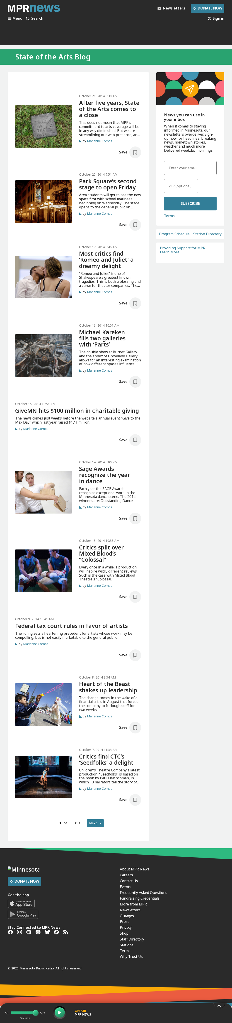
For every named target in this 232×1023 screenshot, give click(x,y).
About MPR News (134, 869)
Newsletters (130, 910)
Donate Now (207, 8)
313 (77, 822)
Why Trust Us (131, 956)
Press (124, 921)
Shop (124, 933)
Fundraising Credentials (140, 898)
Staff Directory (132, 939)
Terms (169, 215)
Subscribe (190, 203)
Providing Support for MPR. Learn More (183, 250)
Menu (17, 18)
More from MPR (133, 904)
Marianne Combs (99, 141)
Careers (126, 874)
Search (37, 18)
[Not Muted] (7, 1012)
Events (125, 886)
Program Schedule (174, 234)
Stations (126, 945)
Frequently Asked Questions (143, 892)
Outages (127, 915)
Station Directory (207, 234)
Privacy (126, 927)
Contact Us (129, 880)
